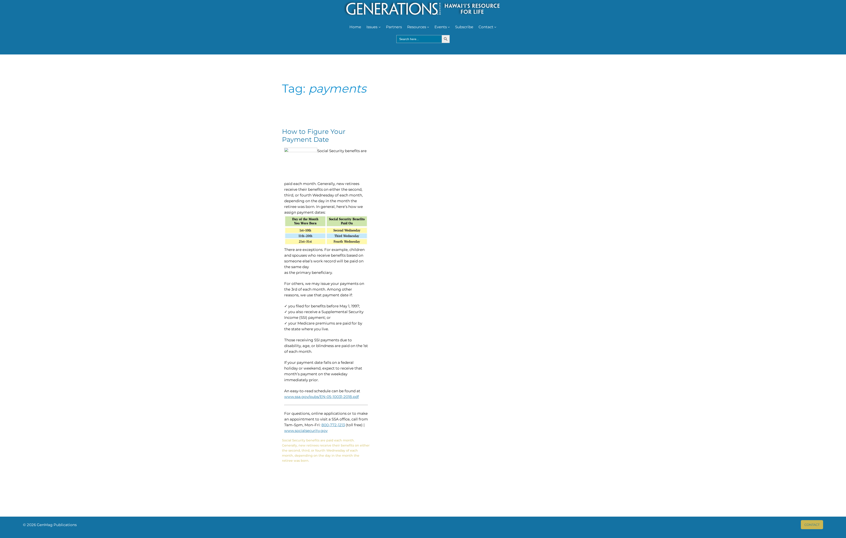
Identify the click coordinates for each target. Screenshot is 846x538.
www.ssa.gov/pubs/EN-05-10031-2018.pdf (321, 396)
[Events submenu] (449, 27)
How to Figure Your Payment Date (313, 135)
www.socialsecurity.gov (306, 430)
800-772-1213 (333, 425)
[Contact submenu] (495, 27)
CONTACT (812, 525)
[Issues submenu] (379, 27)
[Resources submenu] (428, 27)
